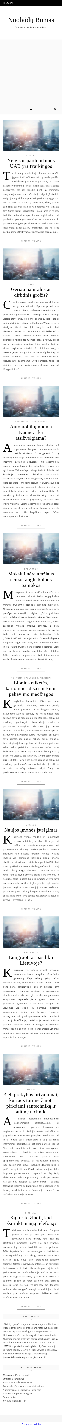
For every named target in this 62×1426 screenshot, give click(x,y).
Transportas (39, 421)
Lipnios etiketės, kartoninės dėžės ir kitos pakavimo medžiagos (31, 688)
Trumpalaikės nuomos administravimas (23, 1386)
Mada (31, 284)
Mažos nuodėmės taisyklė (16, 1374)
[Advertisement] (31, 72)
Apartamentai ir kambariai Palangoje (22, 1389)
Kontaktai (8, 3)
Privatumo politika (31, 1424)
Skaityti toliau (31, 240)
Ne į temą (17, 678)
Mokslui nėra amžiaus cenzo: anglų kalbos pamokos (31, 579)
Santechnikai (9, 1397)
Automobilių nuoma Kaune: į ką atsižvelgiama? (31, 432)
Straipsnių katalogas (13, 1378)
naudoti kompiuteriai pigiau (17, 1393)
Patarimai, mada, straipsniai (17, 1382)
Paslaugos (22, 421)
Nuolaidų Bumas (31, 20)
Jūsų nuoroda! (14, 1400)
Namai (31, 1089)
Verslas (31, 155)
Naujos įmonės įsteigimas (31, 830)
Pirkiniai (45, 678)
